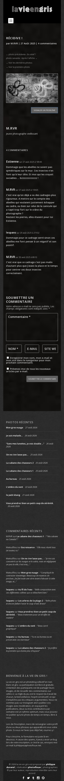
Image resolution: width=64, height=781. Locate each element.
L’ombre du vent (14, 486)
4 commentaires (47, 43)
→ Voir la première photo (18, 67)
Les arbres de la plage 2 (30, 600)
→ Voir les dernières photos (19, 62)
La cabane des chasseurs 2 (19, 462)
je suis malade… (14, 435)
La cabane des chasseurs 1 (19, 470)
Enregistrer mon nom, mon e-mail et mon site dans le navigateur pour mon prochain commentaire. (29, 360)
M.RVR (14, 43)
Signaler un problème (44, 110)
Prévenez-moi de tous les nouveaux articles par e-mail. (28, 370)
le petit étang (13, 494)
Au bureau (11, 478)
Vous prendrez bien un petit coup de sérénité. (29, 503)
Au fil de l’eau (25, 589)
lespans (11, 232)
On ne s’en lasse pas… (17, 454)
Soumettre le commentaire (42, 379)
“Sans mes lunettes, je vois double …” (25, 443)
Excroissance (28, 547)
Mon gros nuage (14, 427)
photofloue (34, 767)
